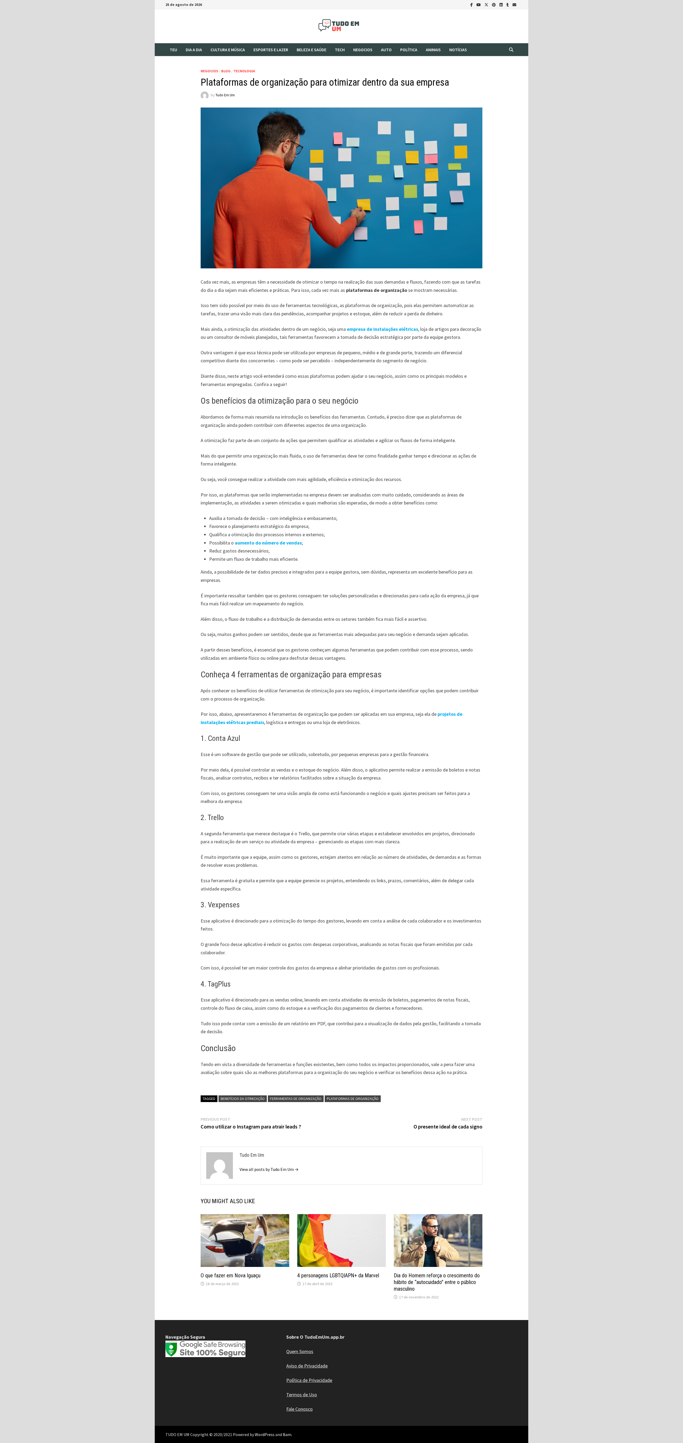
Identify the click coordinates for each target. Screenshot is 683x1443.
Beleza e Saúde (311, 49)
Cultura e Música (228, 49)
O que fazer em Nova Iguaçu (230, 1275)
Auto (386, 49)
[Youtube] (479, 4)
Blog (226, 71)
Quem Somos (299, 1351)
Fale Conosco (299, 1409)
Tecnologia (244, 71)
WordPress (265, 1434)
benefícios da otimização (243, 1098)
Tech (340, 49)
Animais (433, 49)
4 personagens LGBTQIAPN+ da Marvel (338, 1275)
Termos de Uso (301, 1395)
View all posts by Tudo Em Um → (269, 1169)
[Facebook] (472, 4)
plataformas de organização (353, 1098)
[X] (487, 4)
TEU (173, 49)
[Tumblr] (508, 4)
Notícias (458, 49)
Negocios (362, 49)
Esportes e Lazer (270, 49)
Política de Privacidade (309, 1380)
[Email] (514, 4)
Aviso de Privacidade (307, 1366)
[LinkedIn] (501, 4)
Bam (287, 1434)
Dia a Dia (194, 49)
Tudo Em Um (225, 95)
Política (408, 49)
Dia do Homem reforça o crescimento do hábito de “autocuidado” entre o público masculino (437, 1282)
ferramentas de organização (295, 1098)
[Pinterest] (494, 4)
